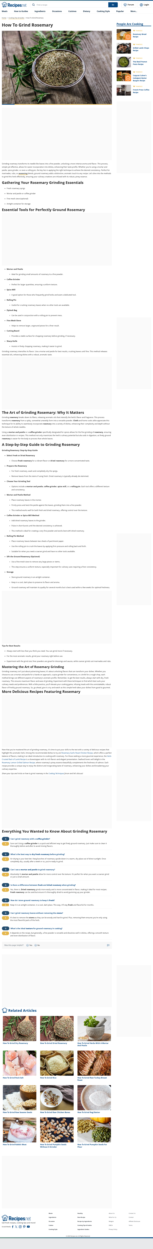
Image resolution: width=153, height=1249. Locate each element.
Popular (120, 11)
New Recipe (81, 1217)
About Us (112, 1213)
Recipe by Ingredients (84, 1221)
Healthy (80, 1213)
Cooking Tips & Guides (16, 18)
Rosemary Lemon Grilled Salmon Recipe (18, 762)
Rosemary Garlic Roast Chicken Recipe (77, 753)
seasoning (23, 173)
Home (4, 18)
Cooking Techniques (56, 773)
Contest (131, 1217)
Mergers (111, 1221)
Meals (50, 1213)
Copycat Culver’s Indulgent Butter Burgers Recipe (140, 78)
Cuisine (51, 1225)
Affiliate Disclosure (134, 1221)
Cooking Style (53, 1229)
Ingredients (40, 11)
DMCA (111, 1225)
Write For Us (112, 1217)
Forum (130, 4)
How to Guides (21, 11)
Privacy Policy (113, 1229)
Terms (130, 1225)
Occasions (57, 11)
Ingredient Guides (83, 1229)
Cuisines (72, 11)
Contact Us (132, 1213)
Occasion (52, 1221)
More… (134, 11)
